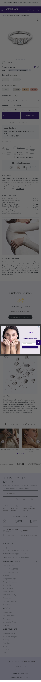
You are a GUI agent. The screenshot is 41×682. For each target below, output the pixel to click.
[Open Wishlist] (38, 342)
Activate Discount (30, 347)
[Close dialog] (39, 326)
